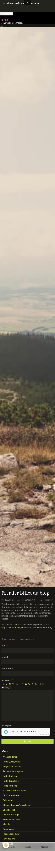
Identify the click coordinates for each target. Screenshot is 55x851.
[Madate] (27, 846)
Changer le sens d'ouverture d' (17, 805)
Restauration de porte (13, 771)
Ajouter (27, 741)
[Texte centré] (26, 684)
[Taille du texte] (13, 684)
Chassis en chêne (11, 795)
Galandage (8, 800)
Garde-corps (8, 829)
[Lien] (29, 684)
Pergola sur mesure (12, 766)
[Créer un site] (10, 846)
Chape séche (9, 810)
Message (6, 680)
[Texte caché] (32, 684)
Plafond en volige (11, 815)
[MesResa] (44, 846)
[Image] (36, 684)
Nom (3, 645)
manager (19, 627)
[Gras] (3, 684)
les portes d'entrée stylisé (15, 790)
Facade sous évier (11, 834)
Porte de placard (10, 776)
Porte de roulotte (11, 781)
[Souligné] (10, 684)
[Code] (43, 684)
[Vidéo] (39, 684)
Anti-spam (6, 725)
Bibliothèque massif (12, 819)
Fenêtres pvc (9, 839)
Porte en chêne (10, 786)
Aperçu (7, 687)
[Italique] (6, 684)
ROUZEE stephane (12, 600)
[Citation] (22, 684)
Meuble (6, 824)
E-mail (4, 657)
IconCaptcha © (44, 734)
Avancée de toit (10, 757)
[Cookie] (6, 845)
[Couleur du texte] (18, 684)
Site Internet (7, 668)
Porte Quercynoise (11, 762)
